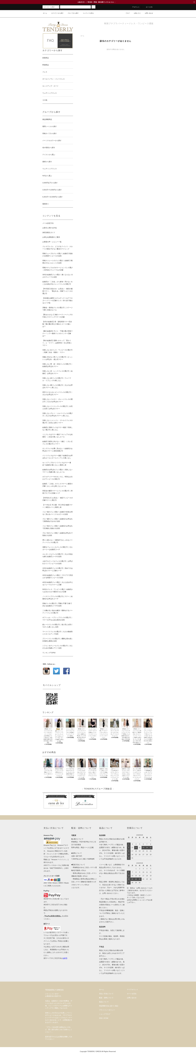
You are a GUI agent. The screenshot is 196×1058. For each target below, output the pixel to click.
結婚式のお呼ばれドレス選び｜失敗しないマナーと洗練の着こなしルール (57, 471)
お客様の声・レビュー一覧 (51, 242)
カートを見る (131, 994)
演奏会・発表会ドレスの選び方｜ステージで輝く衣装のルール (57, 309)
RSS (100, 1018)
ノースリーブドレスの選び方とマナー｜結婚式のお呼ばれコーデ (57, 597)
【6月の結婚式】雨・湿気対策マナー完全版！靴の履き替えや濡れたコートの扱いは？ (57, 324)
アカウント (136, 7)
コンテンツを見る (88, 13)
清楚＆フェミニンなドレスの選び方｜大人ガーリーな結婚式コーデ (57, 548)
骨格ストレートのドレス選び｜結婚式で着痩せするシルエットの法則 (57, 262)
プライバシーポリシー (107, 1010)
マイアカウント (132, 989)
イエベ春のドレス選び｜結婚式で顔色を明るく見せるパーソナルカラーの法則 (57, 513)
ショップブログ (104, 1014)
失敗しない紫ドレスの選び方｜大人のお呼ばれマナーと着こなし (57, 386)
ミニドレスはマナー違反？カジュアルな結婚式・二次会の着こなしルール (57, 435)
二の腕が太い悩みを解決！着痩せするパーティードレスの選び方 (57, 612)
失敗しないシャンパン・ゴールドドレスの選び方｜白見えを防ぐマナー (57, 421)
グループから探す (73, 13)
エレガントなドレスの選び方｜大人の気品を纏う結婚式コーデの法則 (57, 555)
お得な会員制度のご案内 (51, 237)
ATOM (106, 1018)
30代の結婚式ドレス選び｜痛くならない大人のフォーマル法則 (57, 276)
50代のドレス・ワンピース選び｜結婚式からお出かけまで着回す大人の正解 (57, 590)
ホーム (45, 13)
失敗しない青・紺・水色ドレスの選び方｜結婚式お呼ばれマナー (57, 365)
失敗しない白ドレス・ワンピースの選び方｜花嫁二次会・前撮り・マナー (57, 351)
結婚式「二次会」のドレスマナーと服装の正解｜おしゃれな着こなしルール (57, 485)
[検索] (93, 7)
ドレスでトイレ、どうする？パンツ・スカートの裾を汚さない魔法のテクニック (57, 248)
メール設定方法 (48, 223)
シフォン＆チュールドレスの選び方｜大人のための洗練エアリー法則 (57, 647)
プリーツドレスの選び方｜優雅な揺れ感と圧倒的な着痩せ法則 (57, 640)
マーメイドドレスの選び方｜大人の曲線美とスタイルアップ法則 (57, 633)
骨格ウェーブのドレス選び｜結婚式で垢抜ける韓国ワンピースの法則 (57, 255)
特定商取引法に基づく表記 (108, 1006)
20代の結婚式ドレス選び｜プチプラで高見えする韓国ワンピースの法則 (57, 576)
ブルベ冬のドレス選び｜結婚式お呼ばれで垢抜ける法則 (57, 534)
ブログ (128, 13)
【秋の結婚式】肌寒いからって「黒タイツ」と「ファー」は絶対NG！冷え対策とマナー (57, 343)
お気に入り (137, 13)
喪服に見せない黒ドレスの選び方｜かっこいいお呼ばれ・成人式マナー (57, 358)
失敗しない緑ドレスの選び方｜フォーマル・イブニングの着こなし (56, 379)
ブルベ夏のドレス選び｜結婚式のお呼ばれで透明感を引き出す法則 (57, 520)
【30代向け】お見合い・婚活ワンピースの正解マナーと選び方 (57, 499)
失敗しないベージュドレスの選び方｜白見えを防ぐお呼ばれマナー (57, 407)
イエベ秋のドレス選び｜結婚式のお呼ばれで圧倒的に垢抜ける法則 (57, 527)
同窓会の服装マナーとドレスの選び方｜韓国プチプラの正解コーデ (57, 492)
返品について (104, 1002)
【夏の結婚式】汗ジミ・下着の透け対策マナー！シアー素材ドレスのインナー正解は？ (57, 333)
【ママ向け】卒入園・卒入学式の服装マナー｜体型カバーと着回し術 (57, 506)
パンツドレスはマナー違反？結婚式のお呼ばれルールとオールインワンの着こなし (57, 457)
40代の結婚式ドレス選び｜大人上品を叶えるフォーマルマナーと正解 (57, 583)
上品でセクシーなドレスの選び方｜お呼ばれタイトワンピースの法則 (57, 562)
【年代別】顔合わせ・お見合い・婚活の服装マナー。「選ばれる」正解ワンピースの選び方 (57, 291)
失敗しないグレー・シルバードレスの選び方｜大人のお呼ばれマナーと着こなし (57, 414)
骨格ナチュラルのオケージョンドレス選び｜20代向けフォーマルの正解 (57, 269)
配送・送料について (106, 998)
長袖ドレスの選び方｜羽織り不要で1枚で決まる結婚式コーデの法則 (57, 604)
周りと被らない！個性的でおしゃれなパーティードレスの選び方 (57, 541)
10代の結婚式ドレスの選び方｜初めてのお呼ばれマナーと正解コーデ (57, 569)
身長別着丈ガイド (48, 232)
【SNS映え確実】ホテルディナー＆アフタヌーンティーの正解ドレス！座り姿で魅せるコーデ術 (57, 300)
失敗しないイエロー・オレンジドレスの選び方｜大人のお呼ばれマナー (57, 400)
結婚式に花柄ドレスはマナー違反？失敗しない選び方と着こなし (57, 428)
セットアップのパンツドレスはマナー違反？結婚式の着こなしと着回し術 (56, 464)
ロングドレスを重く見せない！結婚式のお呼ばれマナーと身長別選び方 (57, 450)
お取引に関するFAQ (49, 228)
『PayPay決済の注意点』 (53, 916)
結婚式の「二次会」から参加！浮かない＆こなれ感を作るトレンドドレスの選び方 (57, 283)
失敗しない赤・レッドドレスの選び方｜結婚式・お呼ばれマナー (57, 372)
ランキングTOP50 (48, 653)
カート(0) (149, 7)
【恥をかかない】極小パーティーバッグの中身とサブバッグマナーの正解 (57, 316)
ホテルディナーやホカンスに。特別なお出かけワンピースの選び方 (57, 478)
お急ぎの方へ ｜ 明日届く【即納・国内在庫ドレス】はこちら (96, 2)
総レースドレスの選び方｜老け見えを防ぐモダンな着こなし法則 (57, 626)
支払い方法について (106, 994)
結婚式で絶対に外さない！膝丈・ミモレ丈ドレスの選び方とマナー (57, 443)
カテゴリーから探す (57, 13)
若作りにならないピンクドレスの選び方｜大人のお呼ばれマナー (57, 393)
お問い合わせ (149, 13)
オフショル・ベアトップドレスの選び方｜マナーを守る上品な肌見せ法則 (57, 619)
